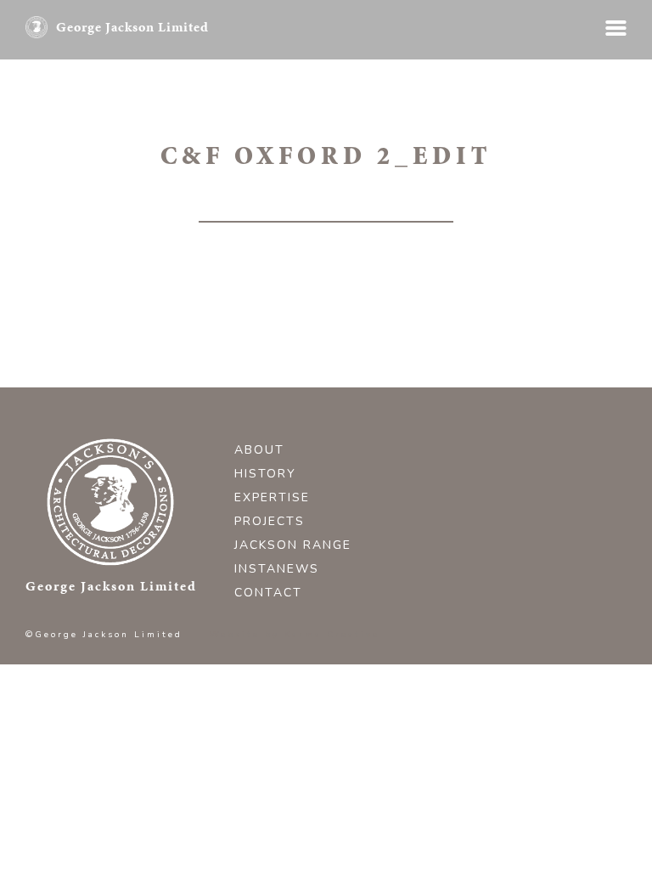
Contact (268, 593)
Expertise (272, 497)
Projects (269, 521)
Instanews (276, 569)
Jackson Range (292, 545)
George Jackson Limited (132, 27)
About (259, 450)
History (265, 474)
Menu (616, 28)
